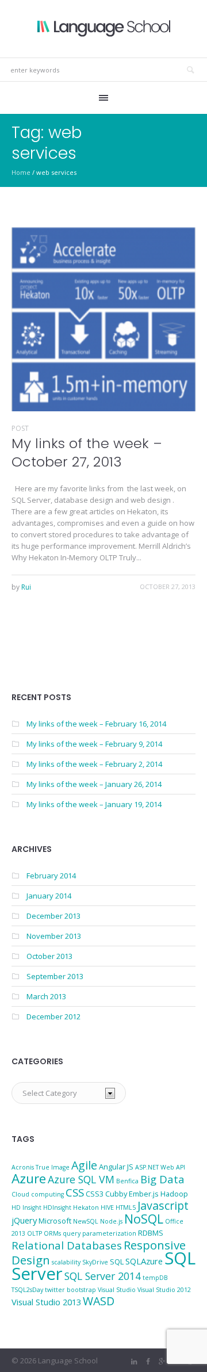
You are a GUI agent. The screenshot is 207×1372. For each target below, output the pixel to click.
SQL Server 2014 (102, 1276)
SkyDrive (95, 1262)
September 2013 (54, 976)
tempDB (155, 1278)
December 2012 (53, 1016)
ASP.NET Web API (160, 1167)
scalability (66, 1262)
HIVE (107, 1207)
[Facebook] (147, 1361)
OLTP (34, 1233)
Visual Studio (117, 1290)
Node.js (111, 1221)
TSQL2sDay (27, 1290)
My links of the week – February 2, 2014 (94, 764)
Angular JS (116, 1166)
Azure (29, 1178)
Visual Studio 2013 (46, 1302)
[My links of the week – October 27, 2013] (103, 319)
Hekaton (86, 1207)
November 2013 (53, 936)
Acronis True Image (41, 1167)
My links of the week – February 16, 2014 (96, 724)
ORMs (52, 1233)
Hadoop (174, 1193)
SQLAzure (144, 1261)
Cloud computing (38, 1194)
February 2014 (51, 875)
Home (21, 172)
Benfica (127, 1181)
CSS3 (94, 1193)
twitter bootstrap (70, 1290)
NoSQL (143, 1218)
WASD (98, 1301)
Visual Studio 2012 (164, 1290)
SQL (117, 1261)
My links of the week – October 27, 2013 (87, 452)
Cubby (116, 1193)
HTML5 (126, 1207)
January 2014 (48, 896)
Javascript (163, 1205)
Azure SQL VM (81, 1179)
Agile (84, 1165)
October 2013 (49, 956)
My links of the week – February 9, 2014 (94, 744)
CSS (75, 1192)
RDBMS (150, 1233)
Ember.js (144, 1193)
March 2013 (46, 996)
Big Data (162, 1179)
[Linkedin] (134, 1361)
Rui (26, 587)
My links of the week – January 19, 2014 (94, 804)
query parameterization (99, 1233)
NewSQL (85, 1221)
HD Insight (26, 1207)
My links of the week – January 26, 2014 (94, 784)
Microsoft (55, 1221)
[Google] (161, 1361)
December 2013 (53, 916)
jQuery (24, 1220)
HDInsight (57, 1207)
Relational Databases (67, 1245)
